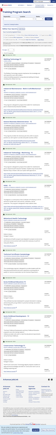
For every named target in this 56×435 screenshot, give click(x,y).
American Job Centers (46, 397)
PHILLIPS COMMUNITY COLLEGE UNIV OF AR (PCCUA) (15, 220)
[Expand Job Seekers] (25, 5)
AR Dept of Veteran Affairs (34, 402)
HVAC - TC (7, 185)
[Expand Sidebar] (1, 9)
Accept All (36, 430)
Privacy (17, 389)
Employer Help (6, 396)
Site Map (5, 402)
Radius (38, 16)
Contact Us (50, 5)
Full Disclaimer (15, 415)
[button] (11, 24)
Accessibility (18, 394)
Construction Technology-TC (14, 346)
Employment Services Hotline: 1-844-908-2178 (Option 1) (46, 391)
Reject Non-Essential (48, 430)
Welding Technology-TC (12, 59)
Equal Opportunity (20, 391)
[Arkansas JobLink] (6, 5)
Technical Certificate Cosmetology (17, 254)
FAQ (4, 393)
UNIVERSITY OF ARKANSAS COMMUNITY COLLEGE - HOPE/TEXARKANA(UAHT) (20, 92)
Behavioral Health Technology (15, 218)
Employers (29, 5)
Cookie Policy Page (18, 433)
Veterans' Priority (19, 392)
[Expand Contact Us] (54, 5)
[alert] (28, 55)
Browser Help (6, 397)
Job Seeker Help (6, 394)
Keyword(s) (7, 16)
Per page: (4, 50)
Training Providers (39, 5)
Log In (53, 1)
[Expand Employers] (33, 5)
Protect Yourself (6, 399)
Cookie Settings (19, 397)
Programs (5, 400)
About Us (5, 391)
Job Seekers (21, 5)
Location (22, 16)
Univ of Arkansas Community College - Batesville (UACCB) (16, 256)
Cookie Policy (19, 395)
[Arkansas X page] (52, 379)
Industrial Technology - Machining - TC (18, 153)
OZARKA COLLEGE (7, 61)
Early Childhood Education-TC (15, 282)
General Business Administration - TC (18, 122)
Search (49, 19)
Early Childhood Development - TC (16, 316)
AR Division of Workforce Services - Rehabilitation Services (34, 399)
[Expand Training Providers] (45, 5)
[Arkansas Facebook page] (49, 379)
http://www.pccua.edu (9, 246)
